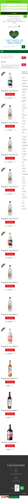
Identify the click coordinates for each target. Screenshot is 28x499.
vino (23, 203)
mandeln (24, 142)
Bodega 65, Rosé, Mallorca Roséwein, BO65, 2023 (10, 346)
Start (2, 56)
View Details (10, 94)
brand (23, 105)
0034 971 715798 (16, 481)
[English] (5, 497)
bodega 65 (24, 101)
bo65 (23, 95)
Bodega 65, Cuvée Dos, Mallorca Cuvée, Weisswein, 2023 (10, 91)
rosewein (24, 159)
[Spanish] (2, 497)
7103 (23, 77)
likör (23, 132)
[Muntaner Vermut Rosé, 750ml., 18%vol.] (10, 432)
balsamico (24, 89)
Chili (23, 118)
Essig (23, 123)
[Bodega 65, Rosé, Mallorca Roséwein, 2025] (10, 304)
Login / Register (13, 26)
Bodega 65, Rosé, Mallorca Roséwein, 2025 (10, 314)
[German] (7, 497)
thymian (24, 191)
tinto (23, 194)
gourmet (24, 129)
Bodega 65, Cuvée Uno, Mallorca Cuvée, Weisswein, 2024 (10, 187)
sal (23, 162)
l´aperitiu (24, 136)
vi (22, 200)
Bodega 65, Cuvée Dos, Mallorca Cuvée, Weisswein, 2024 (10, 123)
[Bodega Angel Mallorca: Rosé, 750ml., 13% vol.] (10, 368)
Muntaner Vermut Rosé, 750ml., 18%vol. (10, 442)
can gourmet (24, 114)
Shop (5, 56)
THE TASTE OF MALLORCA (14, 41)
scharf (23, 171)
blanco (23, 92)
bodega (24, 97)
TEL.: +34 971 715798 (14, 18)
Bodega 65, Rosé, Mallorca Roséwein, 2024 (10, 282)
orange (24, 151)
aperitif (24, 83)
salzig (23, 168)
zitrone (24, 208)
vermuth (24, 197)
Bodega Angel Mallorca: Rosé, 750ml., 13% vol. (10, 378)
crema (23, 121)
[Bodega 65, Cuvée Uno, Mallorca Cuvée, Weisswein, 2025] (10, 208)
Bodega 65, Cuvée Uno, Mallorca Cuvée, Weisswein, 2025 (10, 218)
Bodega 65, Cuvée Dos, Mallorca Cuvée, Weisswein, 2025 (10, 155)
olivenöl (24, 148)
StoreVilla (24, 493)
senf (23, 177)
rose (23, 157)
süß (23, 188)
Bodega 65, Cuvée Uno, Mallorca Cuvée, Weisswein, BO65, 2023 (10, 250)
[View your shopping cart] (18, 27)
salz (23, 165)
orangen (24, 154)
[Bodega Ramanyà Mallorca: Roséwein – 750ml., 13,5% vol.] (10, 400)
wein (23, 206)
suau (23, 185)
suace (23, 182)
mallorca (24, 139)
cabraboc (24, 107)
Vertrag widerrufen (14, 496)
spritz (23, 180)
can (23, 110)
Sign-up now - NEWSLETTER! (14, 1)
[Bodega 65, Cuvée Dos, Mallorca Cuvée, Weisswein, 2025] (10, 144)
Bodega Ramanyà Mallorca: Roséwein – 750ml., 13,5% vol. (10, 410)
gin (23, 126)
